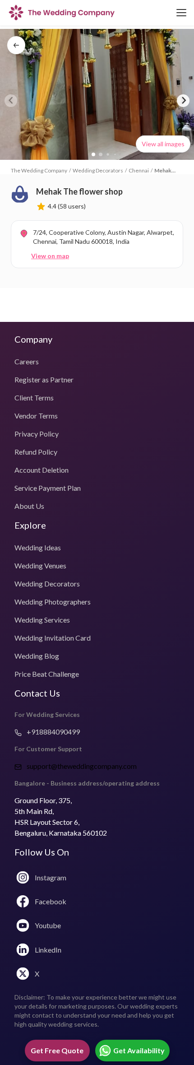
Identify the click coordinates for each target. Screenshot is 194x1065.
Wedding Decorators (98, 170)
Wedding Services (42, 619)
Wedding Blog (36, 655)
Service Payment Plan (47, 488)
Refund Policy (35, 451)
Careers (26, 361)
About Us (29, 506)
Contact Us (37, 693)
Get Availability (139, 1050)
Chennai (139, 170)
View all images (163, 144)
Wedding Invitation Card (52, 637)
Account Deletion (41, 469)
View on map (50, 256)
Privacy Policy (36, 433)
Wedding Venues (40, 565)
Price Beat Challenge (46, 674)
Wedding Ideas (37, 547)
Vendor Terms (36, 415)
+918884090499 (52, 731)
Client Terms (34, 397)
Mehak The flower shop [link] (162, 170)
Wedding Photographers (52, 601)
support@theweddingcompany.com (82, 766)
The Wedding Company (39, 170)
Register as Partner (44, 379)
